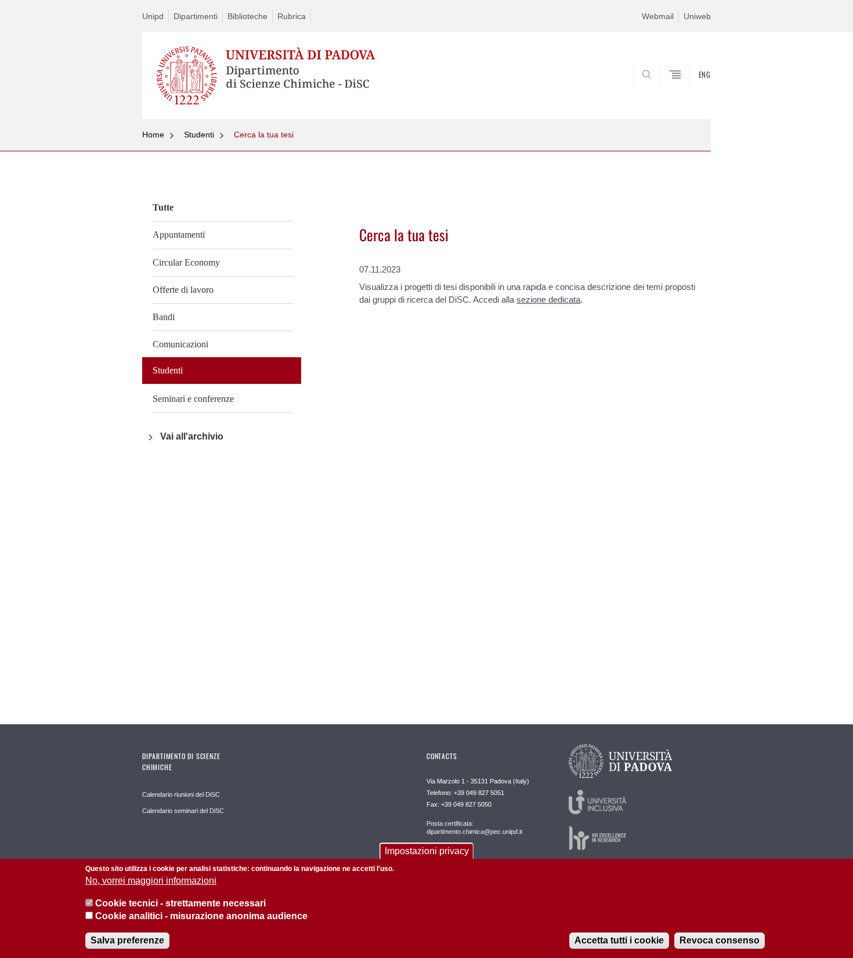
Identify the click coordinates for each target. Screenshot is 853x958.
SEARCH (690, 91)
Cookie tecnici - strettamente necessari (180, 903)
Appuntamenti (179, 234)
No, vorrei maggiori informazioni (150, 881)
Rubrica (291, 16)
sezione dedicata (548, 299)
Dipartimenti (196, 16)
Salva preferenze (127, 940)
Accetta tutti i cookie (619, 940)
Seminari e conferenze (193, 399)
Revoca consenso (719, 940)
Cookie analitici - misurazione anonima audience (201, 916)
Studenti (199, 134)
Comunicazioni (180, 344)
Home (153, 134)
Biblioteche (247, 16)
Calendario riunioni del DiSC (181, 794)
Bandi (164, 317)
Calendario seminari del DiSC (183, 810)
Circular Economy (186, 262)
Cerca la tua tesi (264, 134)
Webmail (658, 16)
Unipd (153, 16)
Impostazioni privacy (427, 851)
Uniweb (697, 16)
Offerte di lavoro (183, 290)
